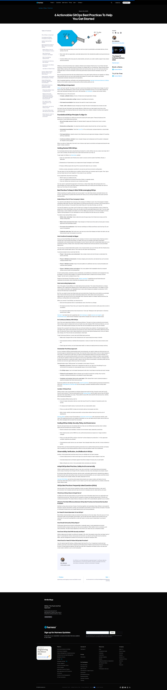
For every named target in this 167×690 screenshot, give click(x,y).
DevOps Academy (103, 657)
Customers (58, 2)
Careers (121, 655)
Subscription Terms (66, 687)
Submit (112, 632)
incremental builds (61, 316)
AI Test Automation (61, 677)
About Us (121, 649)
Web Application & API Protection (64, 671)
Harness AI (83, 649)
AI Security (59, 673)
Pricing (70, 2)
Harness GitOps (87, 393)
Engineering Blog (84, 676)
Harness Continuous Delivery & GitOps (99, 80)
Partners (121, 653)
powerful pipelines (84, 382)
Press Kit (121, 664)
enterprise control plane (86, 416)
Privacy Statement (85, 687)
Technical (50, 8)
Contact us (117, 2)
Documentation (84, 664)
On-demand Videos (103, 662)
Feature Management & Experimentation (66, 653)
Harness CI (60, 315)
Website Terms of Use (75, 687)
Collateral (101, 653)
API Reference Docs (85, 674)
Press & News (122, 651)
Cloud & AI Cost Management (63, 675)
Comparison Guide (103, 651)
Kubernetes (73, 155)
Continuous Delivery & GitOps (63, 649)
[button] (52, 3)
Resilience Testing (61, 657)
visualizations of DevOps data (69, 384)
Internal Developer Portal (62, 665)
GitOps (59, 88)
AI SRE (58, 659)
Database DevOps (61, 661)
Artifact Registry (61, 663)
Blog (100, 649)
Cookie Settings (99, 687)
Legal (120, 662)
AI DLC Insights (60, 667)
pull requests (89, 91)
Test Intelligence (84, 315)
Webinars (101, 664)
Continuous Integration (62, 651)
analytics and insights (96, 315)
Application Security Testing (63, 669)
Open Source (65, 2)
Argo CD (80, 129)
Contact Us (121, 657)
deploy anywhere (83, 278)
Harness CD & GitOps (62, 479)
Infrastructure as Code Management (65, 655)
